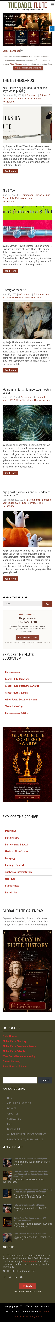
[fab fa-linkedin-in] (16, 1277)
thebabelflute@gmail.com (21, 1271)
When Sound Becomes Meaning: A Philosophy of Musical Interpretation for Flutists (32, 1190)
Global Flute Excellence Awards (22, 685)
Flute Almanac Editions (17, 713)
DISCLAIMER (14, 1129)
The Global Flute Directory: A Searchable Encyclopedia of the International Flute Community (30, 1173)
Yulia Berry (43, 1311)
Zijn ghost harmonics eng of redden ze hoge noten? (26, 493)
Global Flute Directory (17, 678)
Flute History (16, 297)
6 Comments (24, 294)
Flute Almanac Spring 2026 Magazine (29, 1205)
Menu (52, 4)
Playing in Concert (14, 865)
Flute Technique (28, 98)
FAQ (9, 1123)
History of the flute (14, 290)
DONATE (11, 1108)
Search (45, 1080)
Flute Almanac (16, 64)
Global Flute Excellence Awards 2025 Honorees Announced (29, 1219)
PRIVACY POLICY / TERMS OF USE (25, 1139)
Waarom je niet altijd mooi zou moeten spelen (27, 391)
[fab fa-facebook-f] (5, 1277)
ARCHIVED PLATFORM (19, 1103)
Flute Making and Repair (21, 198)
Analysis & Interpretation (18, 871)
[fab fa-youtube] (21, 1277)
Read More (10, 171)
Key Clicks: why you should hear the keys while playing (25, 89)
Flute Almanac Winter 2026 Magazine (29, 1233)
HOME (10, 1098)
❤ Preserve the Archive (27, 637)
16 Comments (25, 194)
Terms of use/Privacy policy (27, 1316)
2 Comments (31, 95)
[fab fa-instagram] (10, 1277)
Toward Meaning (14, 706)
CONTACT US (14, 1118)
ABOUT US (12, 1113)
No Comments (32, 499)
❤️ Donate (27, 1286)
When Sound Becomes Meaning (21, 699)
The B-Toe (9, 190)
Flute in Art (11, 892)
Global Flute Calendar (16, 692)
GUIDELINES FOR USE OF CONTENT (26, 1134)
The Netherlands (32, 297)
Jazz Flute (10, 878)
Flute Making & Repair (17, 844)
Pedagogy (10, 858)
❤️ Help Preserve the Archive (28, 68)
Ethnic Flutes (12, 885)
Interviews (10, 830)
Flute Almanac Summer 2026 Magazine (30, 1158)
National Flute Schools (17, 851)
